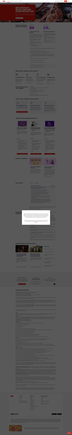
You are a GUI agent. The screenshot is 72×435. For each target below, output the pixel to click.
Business (12, 1)
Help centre (20, 1)
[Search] (68, 1)
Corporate (16, 1)
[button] (69, 433)
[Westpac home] (4, 1)
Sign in (66, 1)
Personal (9, 1)
